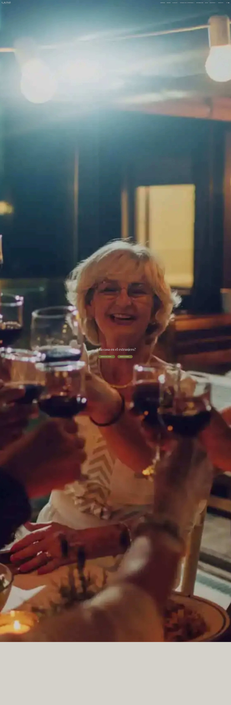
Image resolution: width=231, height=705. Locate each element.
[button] (228, 2)
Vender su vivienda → (125, 356)
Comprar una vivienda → (107, 356)
